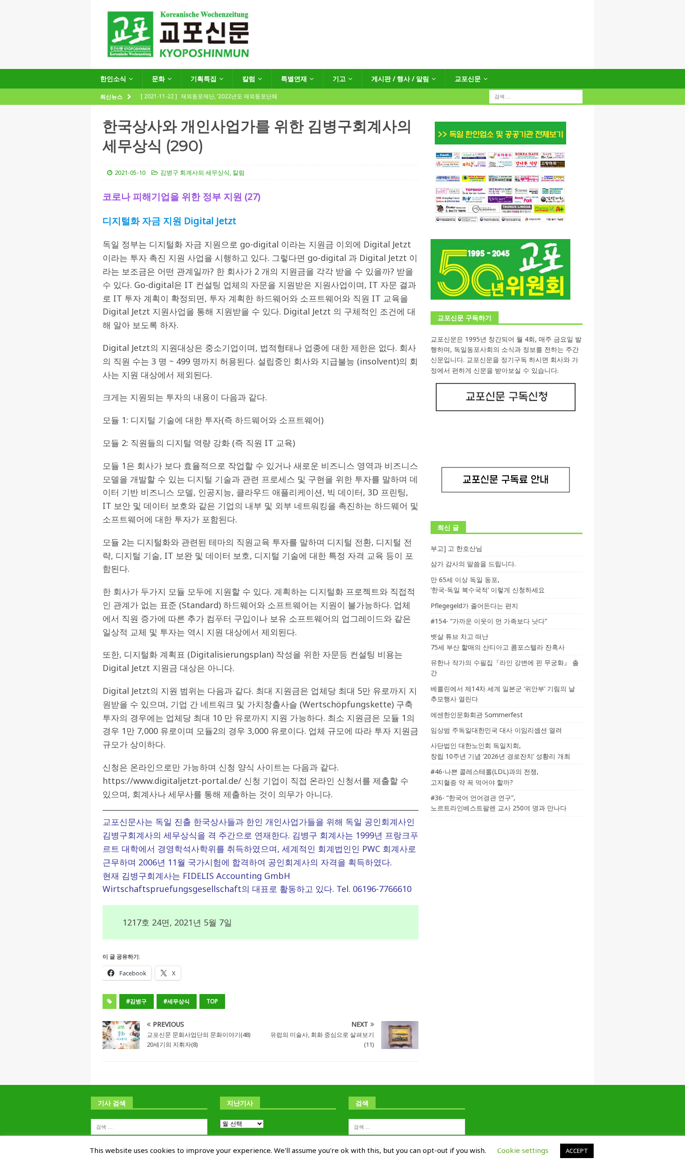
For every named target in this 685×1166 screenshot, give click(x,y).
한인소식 (113, 78)
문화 (158, 78)
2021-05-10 (130, 172)
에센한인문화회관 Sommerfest (477, 714)
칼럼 (248, 78)
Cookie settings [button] (522, 1150)
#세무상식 (177, 1001)
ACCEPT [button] (577, 1150)
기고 (339, 78)
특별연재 (294, 78)
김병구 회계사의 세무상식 (195, 172)
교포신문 (468, 78)
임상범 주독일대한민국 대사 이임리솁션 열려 (496, 730)
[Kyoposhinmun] (342, 63)
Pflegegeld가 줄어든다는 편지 (474, 605)
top (212, 1001)
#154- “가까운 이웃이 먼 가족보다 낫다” (489, 621)
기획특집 (204, 78)
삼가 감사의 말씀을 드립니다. (473, 563)
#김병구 (136, 1001)
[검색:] (535, 96)
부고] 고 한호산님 (456, 548)
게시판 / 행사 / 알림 (400, 78)
